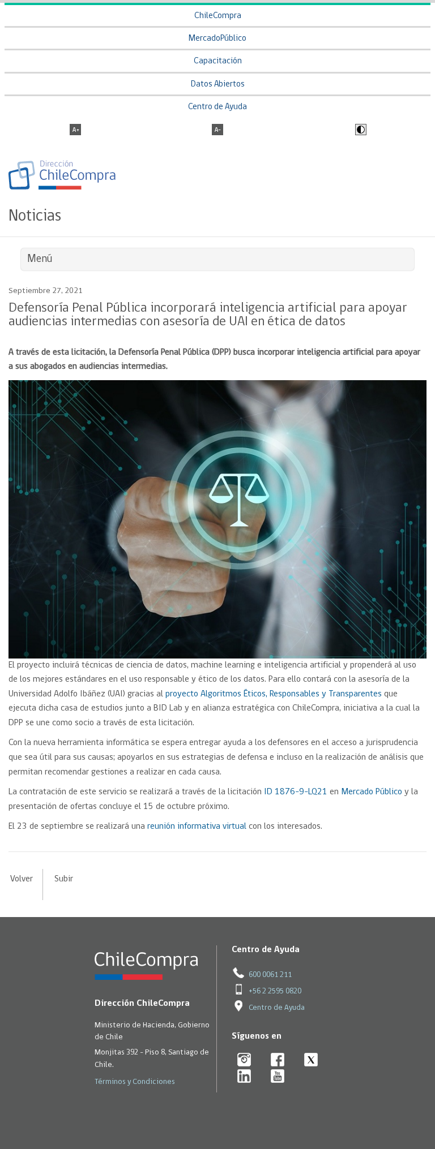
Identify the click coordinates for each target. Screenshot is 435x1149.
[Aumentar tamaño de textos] (75, 131)
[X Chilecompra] (311, 1060)
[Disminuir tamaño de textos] (217, 131)
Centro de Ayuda (217, 107)
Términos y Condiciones (135, 1082)
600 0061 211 (270, 975)
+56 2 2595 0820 (275, 991)
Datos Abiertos (218, 84)
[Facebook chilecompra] (278, 1060)
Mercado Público (371, 792)
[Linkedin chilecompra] (244, 1077)
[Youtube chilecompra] (278, 1077)
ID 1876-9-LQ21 (295, 792)
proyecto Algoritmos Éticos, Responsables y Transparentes (273, 694)
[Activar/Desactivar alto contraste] (359, 131)
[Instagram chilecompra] (244, 1060)
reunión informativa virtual (196, 826)
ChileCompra (217, 16)
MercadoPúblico (217, 39)
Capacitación (218, 61)
